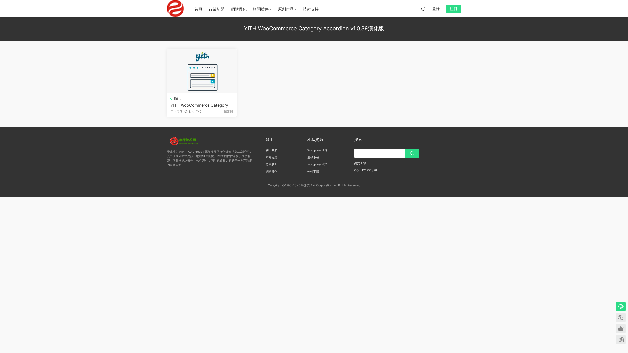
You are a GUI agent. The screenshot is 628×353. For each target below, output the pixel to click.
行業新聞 (216, 9)
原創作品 (286, 9)
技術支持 (311, 9)
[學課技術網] (175, 8)
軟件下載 (313, 171)
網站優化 (239, 9)
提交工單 (360, 163)
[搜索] (423, 8)
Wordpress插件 (317, 150)
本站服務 (271, 157)
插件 (177, 98)
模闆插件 (261, 9)
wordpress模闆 (317, 164)
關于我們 (271, 150)
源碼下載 (313, 157)
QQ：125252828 (365, 170)
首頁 (198, 9)
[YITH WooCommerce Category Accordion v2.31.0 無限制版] (202, 71)
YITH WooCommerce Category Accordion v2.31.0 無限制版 (201, 105)
